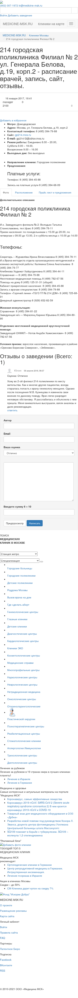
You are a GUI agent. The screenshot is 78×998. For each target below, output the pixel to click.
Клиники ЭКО (15, 648)
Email (7, 433)
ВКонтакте (6, 965)
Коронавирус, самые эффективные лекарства (34, 799)
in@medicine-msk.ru (30, 5)
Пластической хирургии (21, 719)
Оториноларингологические (23, 706)
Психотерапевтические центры (25, 726)
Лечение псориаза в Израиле (24, 875)
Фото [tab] (6, 192)
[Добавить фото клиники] (15, 844)
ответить (12, 410)
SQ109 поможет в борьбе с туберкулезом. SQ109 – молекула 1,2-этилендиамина (37, 833)
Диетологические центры (22, 762)
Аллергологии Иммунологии (24, 748)
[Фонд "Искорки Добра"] (15, 894)
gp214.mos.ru (23, 135)
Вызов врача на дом (19, 597)
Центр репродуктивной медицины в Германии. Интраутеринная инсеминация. (35, 870)
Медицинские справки (20, 662)
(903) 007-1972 (9, 5)
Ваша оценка (12, 447)
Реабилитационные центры (23, 733)
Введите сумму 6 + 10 (17, 506)
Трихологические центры (22, 755)
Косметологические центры (23, 655)
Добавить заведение (20, 15)
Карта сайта (7, 916)
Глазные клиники (17, 619)
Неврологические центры (22, 684)
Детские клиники (17, 626)
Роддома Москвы (17, 590)
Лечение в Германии (19, 782)
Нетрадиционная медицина (23, 692)
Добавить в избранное (13, 120)
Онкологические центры (21, 699)
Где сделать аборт (18, 604)
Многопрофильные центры (23, 670)
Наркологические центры (22, 677)
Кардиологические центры (23, 641)
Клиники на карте (51, 23)
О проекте (6, 905)
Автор (8, 420)
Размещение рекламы (13, 910)
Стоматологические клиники (24, 741)
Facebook (5, 959)
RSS (2, 970)
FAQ (2, 938)
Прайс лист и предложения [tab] (55, 192)
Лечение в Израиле (18, 779)
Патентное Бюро (10, 949)
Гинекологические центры (22, 612)
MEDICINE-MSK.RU (18, 23)
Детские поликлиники (20, 583)
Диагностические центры (22, 633)
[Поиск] (74, 10)
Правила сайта (9, 932)
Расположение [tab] (24, 192)
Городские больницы (19, 568)
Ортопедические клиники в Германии (29, 864)
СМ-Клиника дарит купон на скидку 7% (30, 888)
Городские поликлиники (21, 575)
